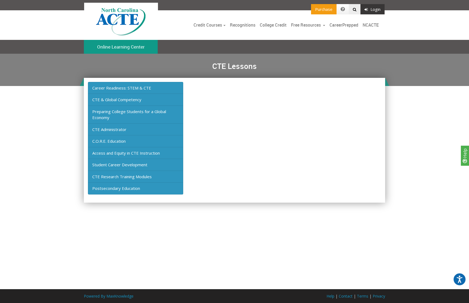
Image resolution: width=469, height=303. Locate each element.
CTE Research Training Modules (122, 176)
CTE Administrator (109, 129)
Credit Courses (208, 25)
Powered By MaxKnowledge (109, 296)
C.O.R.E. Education (109, 141)
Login (375, 9)
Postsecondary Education (116, 188)
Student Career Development (119, 164)
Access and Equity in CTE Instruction (126, 153)
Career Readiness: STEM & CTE (121, 88)
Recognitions (242, 25)
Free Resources (306, 25)
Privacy (379, 296)
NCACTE (371, 25)
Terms (362, 296)
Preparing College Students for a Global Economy (129, 114)
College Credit (273, 25)
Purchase (323, 9)
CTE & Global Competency (116, 99)
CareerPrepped (343, 25)
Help (465, 153)
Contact (346, 296)
